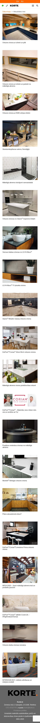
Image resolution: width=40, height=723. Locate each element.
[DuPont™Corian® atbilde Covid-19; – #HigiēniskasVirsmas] (20, 603)
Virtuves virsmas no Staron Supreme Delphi (18, 219)
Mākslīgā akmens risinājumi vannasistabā (17, 182)
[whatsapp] (3, 6)
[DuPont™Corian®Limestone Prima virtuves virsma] (20, 533)
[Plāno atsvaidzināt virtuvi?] (20, 499)
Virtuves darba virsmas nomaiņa (14, 645)
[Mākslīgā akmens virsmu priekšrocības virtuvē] (20, 371)
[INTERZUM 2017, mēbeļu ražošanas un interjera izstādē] (20, 665)
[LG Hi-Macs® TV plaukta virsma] (20, 271)
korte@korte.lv (29, 708)
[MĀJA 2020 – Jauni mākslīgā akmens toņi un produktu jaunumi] (20, 570)
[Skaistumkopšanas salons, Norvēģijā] (20, 133)
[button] (33, 6)
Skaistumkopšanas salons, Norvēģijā (15, 149)
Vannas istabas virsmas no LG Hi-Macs (17, 252)
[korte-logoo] (23, 693)
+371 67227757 (11, 708)
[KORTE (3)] (14, 6)
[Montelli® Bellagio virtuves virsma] (20, 466)
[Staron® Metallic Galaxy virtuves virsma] (20, 304)
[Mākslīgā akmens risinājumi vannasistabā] (20, 168)
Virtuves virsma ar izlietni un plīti (14, 42)
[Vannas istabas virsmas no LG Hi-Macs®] (20, 238)
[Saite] (7, 5)
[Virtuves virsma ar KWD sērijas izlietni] (20, 101)
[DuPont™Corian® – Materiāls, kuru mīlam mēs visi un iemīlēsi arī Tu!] (20, 400)
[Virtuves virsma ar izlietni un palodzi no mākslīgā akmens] (20, 65)
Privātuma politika (20, 710)
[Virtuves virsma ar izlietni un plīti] (20, 27)
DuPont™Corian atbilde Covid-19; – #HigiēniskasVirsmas (16, 616)
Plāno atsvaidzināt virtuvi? (12, 514)
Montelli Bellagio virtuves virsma (14, 481)
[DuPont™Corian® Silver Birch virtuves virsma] (20, 338)
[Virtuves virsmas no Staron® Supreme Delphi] (20, 203)
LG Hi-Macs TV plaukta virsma (14, 285)
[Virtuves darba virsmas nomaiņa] (20, 633)
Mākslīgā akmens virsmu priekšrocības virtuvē (19, 385)
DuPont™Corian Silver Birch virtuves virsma (19, 352)
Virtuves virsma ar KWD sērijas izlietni (16, 113)
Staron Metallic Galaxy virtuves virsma (16, 319)
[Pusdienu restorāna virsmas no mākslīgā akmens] (20, 431)
